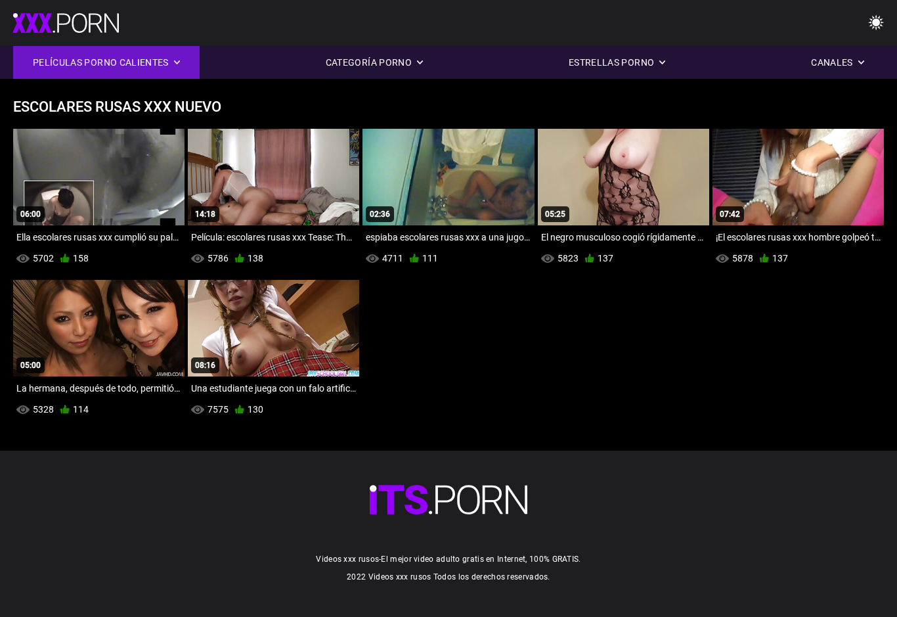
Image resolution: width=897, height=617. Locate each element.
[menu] (876, 23)
